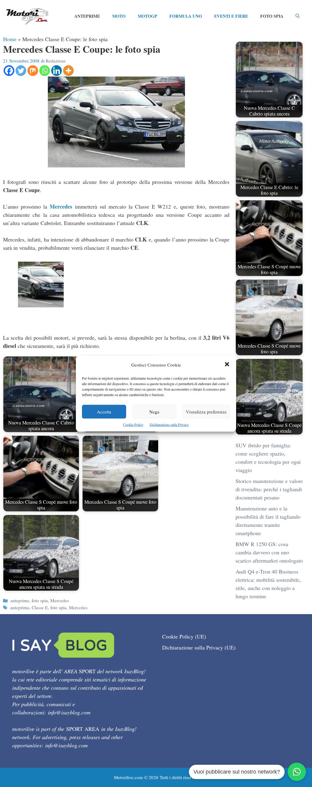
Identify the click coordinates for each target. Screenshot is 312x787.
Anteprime (87, 16)
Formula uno (185, 16)
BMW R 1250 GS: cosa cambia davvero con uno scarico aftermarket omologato (269, 552)
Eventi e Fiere (231, 16)
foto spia (40, 600)
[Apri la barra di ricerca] (297, 16)
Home (9, 39)
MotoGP (147, 16)
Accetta (104, 411)
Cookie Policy (133, 424)
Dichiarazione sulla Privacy (169, 424)
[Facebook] (9, 70)
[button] (227, 364)
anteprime (19, 600)
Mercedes (61, 206)
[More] (68, 70)
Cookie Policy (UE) (184, 636)
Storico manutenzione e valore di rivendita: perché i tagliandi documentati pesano (269, 489)
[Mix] (32, 70)
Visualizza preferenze (206, 411)
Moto (119, 16)
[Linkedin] (56, 70)
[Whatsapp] (44, 70)
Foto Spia (271, 16)
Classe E (40, 607)
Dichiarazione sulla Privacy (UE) (199, 647)
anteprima (19, 607)
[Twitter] (21, 70)
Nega (154, 411)
